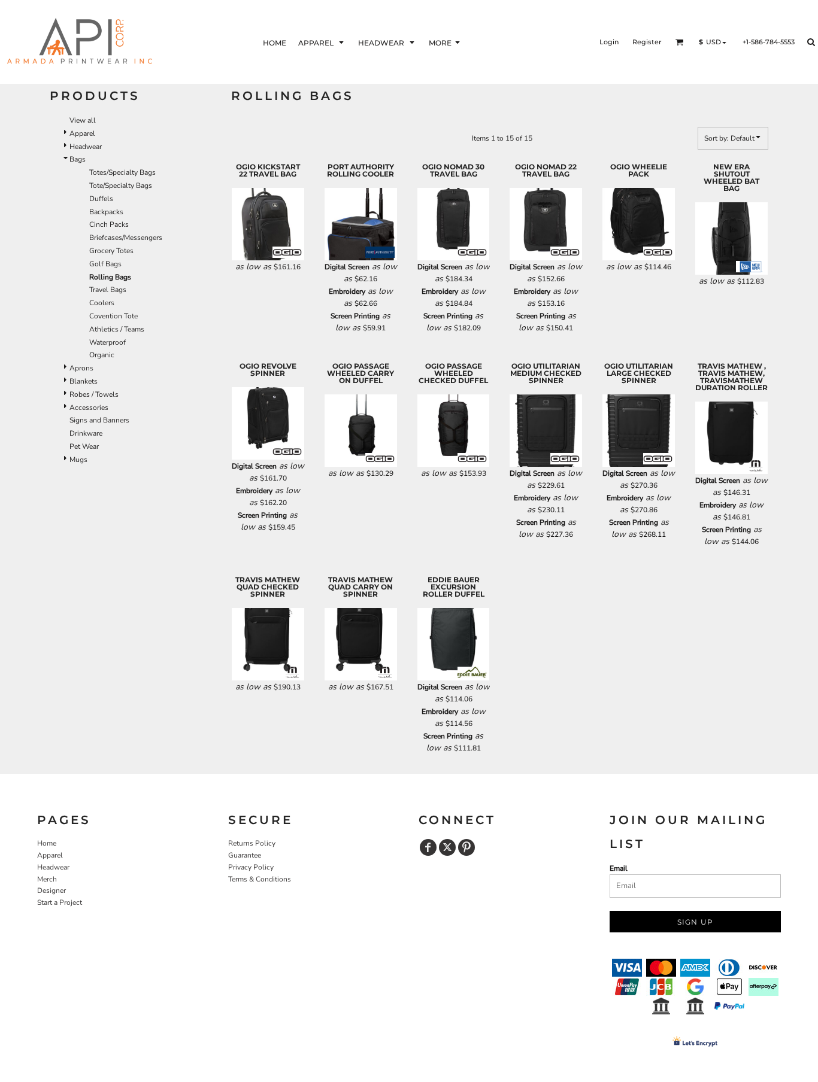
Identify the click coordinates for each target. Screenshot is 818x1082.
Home (46, 843)
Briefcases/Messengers (125, 237)
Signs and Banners (99, 420)
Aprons (81, 368)
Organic (101, 355)
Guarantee (244, 855)
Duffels (101, 198)
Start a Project (59, 902)
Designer (51, 890)
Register (647, 42)
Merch (47, 879)
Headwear (85, 146)
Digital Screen (347, 267)
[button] (322, 42)
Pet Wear (84, 446)
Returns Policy (251, 843)
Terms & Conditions (259, 879)
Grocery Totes (111, 251)
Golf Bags (105, 264)
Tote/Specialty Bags (120, 185)
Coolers (101, 303)
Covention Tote (113, 316)
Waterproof (107, 342)
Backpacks (106, 212)
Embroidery (347, 291)
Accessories (88, 407)
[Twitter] (447, 847)
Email (619, 868)
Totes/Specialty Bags (122, 172)
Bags (77, 159)
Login (609, 42)
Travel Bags (107, 289)
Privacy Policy (251, 867)
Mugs (78, 459)
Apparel (82, 133)
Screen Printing (355, 316)
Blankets (83, 381)
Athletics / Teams (116, 329)
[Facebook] (428, 847)
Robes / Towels (94, 394)
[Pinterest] (466, 847)
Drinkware (85, 433)
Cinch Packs (109, 224)
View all (82, 120)
